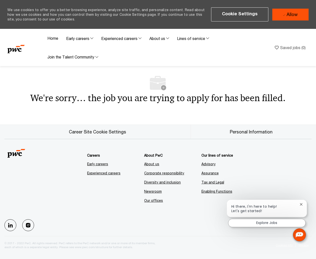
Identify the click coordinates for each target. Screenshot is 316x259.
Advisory (208, 164)
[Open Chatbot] (299, 234)
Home (52, 38)
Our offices (153, 200)
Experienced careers (103, 173)
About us (151, 164)
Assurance (210, 173)
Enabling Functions (216, 191)
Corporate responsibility (164, 173)
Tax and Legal (212, 182)
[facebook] (10, 225)
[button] (240, 14)
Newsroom (153, 191)
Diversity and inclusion (162, 182)
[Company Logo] (25, 47)
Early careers (97, 164)
